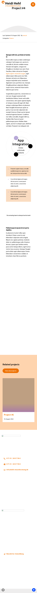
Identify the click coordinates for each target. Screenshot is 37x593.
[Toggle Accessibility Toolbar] (34, 590)
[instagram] (7, 582)
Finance (11, 38)
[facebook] (3, 582)
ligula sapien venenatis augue (15, 74)
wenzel (25, 35)
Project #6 (9, 415)
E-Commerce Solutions (20, 142)
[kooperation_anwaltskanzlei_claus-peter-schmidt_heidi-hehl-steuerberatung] (13, 510)
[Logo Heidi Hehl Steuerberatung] (11, 435)
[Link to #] (33, 4)
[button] (3, 590)
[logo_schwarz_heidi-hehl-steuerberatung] (11, 1)
